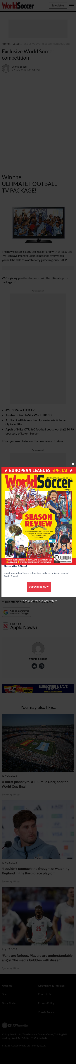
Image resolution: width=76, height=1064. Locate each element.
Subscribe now (39, 586)
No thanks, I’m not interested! (39, 601)
